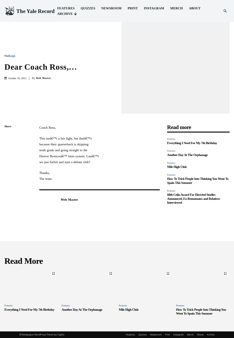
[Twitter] (8, 144)
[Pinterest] (8, 152)
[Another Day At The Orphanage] (88, 285)
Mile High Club (177, 167)
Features (171, 138)
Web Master (43, 78)
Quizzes (142, 334)
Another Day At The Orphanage (187, 155)
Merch (190, 334)
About (200, 334)
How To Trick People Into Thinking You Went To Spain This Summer (201, 311)
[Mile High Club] (145, 285)
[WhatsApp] (8, 161)
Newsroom (156, 334)
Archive (211, 334)
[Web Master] (48, 205)
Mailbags (9, 56)
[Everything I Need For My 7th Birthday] (31, 285)
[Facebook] (8, 135)
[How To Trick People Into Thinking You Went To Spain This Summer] (203, 285)
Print (167, 334)
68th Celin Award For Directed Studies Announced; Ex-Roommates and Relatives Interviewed (193, 198)
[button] (225, 11)
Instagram (178, 334)
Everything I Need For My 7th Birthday (192, 143)
